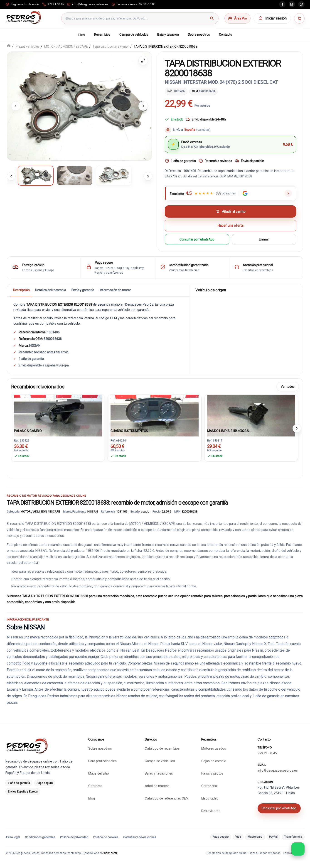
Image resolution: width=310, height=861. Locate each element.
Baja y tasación (168, 34)
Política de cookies (105, 837)
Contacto (225, 34)
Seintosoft (110, 853)
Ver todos (288, 386)
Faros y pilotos (212, 773)
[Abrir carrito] (299, 18)
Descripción (21, 290)
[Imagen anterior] (16, 106)
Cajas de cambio (213, 761)
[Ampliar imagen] (143, 60)
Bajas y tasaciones (159, 773)
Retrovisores (210, 811)
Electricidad (209, 798)
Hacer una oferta (230, 225)
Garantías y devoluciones (139, 837)
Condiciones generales (40, 837)
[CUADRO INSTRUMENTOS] (154, 411)
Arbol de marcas (157, 786)
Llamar (264, 239)
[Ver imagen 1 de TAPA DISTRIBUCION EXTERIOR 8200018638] (36, 175)
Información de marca (115, 290)
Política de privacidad (74, 837)
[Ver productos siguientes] (297, 428)
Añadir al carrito (234, 211)
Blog (91, 798)
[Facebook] (282, 4)
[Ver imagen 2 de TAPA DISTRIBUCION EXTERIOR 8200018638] (75, 175)
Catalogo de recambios (162, 748)
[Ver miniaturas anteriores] (11, 176)
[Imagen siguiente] (143, 106)
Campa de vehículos (133, 34)
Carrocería (209, 786)
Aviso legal (12, 837)
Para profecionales (102, 761)
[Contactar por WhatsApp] (298, 849)
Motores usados (213, 748)
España (197, 129)
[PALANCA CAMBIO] (58, 411)
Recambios (102, 34)
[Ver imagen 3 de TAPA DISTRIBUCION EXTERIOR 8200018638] (114, 175)
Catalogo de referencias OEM (167, 798)
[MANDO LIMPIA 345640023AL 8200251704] (251, 411)
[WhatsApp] (301, 4)
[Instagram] (292, 4)
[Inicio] (9, 46)
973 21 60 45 (267, 753)
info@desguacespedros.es (278, 770)
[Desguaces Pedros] (23, 17)
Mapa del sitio (98, 773)
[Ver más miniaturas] (148, 176)
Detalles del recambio (50, 290)
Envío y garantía (82, 290)
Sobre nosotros (199, 34)
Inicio (81, 34)
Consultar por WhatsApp (197, 239)
